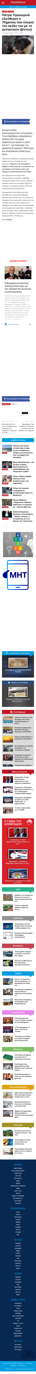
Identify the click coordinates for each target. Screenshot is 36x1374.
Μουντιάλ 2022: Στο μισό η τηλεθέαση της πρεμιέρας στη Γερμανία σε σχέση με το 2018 (9, 428)
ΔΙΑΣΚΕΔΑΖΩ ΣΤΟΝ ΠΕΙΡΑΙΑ (19, 653)
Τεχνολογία (18, 918)
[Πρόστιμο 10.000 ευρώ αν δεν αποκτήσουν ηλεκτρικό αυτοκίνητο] (8, 963)
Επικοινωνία (22, 1365)
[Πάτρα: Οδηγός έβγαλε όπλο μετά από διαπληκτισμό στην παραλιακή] (7, 478)
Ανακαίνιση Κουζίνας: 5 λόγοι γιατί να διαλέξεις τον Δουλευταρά (23, 1104)
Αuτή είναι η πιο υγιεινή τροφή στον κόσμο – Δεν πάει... (23, 1133)
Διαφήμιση (13, 1365)
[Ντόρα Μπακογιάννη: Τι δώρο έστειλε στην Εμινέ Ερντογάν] (8, 1076)
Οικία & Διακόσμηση (18, 1087)
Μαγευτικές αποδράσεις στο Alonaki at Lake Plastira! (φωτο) (23, 1002)
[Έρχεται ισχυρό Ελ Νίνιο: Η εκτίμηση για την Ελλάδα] (8, 739)
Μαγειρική (18, 1049)
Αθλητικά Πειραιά (19, 772)
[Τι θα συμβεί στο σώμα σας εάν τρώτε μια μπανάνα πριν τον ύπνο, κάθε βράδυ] (8, 1142)
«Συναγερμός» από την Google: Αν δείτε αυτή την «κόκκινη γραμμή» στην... (23, 926)
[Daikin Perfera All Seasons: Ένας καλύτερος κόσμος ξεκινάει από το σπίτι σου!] (8, 1095)
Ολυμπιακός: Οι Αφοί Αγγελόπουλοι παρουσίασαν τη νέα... (18, 842)
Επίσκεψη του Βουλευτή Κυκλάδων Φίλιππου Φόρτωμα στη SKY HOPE (23, 730)
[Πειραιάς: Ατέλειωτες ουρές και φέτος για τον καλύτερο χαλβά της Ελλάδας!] (18, 692)
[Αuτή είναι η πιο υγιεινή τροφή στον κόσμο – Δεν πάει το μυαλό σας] (8, 1133)
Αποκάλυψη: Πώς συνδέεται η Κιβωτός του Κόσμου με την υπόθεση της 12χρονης (26, 427)
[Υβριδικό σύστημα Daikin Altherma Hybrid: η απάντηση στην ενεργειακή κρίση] (8, 1113)
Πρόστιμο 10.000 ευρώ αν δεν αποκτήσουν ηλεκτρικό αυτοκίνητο (23, 963)
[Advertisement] (18, 241)
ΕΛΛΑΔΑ (4, 11)
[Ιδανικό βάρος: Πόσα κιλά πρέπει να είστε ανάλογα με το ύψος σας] (8, 1151)
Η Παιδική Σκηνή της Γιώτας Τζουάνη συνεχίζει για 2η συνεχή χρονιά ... (23, 1020)
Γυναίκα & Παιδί (18, 1012)
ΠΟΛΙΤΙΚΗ (5, 469)
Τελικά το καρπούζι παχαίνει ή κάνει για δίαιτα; (21, 907)
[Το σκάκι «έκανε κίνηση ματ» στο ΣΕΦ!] (8, 810)
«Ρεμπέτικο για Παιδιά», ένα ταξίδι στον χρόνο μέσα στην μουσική (23, 1038)
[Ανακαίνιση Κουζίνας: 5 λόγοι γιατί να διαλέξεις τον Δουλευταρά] (8, 1104)
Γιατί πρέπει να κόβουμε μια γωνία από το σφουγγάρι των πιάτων (23, 1057)
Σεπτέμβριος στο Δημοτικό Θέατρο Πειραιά (18, 671)
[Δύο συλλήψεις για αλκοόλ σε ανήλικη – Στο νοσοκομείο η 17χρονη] (8, 748)
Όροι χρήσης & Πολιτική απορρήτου (13, 1363)
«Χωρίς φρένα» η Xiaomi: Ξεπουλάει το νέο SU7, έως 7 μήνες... (23, 953)
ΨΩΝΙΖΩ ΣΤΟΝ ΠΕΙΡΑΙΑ (19, 683)
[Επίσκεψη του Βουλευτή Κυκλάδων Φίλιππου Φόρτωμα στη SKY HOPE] (8, 730)
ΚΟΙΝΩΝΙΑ (10, 11)
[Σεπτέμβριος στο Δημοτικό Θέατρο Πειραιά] (18, 663)
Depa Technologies (27, 1369)
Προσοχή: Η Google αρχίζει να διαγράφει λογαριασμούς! (24, 935)
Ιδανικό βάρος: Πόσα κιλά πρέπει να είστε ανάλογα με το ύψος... (23, 1151)
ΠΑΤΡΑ (13, 404)
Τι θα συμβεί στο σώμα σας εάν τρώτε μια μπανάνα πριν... (22, 1142)
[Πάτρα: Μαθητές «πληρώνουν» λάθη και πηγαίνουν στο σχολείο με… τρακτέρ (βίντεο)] (7, 502)
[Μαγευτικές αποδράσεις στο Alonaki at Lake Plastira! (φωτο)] (8, 1002)
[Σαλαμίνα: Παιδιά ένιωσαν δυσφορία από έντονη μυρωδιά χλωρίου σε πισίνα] (8, 720)
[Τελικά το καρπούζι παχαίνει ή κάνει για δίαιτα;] (8, 907)
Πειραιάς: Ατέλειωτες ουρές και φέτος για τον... (18, 700)
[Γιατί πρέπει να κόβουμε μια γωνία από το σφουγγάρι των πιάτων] (8, 1057)
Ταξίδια (18, 973)
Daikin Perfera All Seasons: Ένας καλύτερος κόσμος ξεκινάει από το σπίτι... (24, 1095)
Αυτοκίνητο (18, 946)
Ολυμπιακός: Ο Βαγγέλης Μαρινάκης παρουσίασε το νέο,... (18, 862)
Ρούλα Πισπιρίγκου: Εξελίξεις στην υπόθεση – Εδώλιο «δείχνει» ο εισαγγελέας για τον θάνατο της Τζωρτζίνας (23, 516)
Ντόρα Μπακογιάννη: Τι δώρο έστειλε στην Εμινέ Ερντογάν (23, 1076)
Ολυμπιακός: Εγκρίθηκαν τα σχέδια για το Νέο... (18, 882)
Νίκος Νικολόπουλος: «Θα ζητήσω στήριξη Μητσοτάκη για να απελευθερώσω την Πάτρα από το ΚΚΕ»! (23, 466)
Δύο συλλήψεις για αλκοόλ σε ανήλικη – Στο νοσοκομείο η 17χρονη (24, 748)
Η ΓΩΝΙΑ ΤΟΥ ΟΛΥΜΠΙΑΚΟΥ (13, 823)
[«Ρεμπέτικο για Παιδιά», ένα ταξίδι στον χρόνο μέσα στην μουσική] (8, 1038)
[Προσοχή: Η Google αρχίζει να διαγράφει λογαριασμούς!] (8, 935)
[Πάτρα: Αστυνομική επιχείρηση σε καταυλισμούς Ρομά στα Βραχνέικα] (7, 490)
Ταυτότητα (29, 1363)
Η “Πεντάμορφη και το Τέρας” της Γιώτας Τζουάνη (22, 1029)
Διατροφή (18, 1125)
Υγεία (18, 889)
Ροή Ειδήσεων (19, 712)
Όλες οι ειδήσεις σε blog (18, 7)
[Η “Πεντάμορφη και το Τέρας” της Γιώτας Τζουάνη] (8, 1029)
